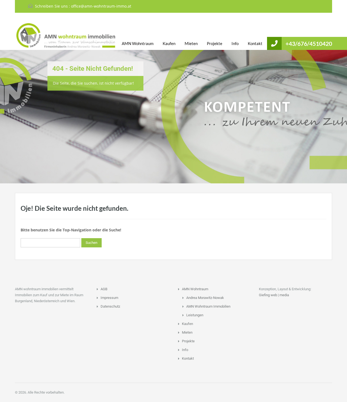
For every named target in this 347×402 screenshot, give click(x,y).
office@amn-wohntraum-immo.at (101, 6)
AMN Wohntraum (137, 43)
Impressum (109, 298)
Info (235, 43)
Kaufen (169, 43)
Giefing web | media (274, 295)
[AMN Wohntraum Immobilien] (50, 35)
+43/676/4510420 (308, 43)
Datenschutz (110, 306)
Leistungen (194, 315)
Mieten (191, 43)
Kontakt (255, 43)
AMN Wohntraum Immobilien (208, 306)
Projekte (214, 43)
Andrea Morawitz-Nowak (205, 298)
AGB (104, 289)
